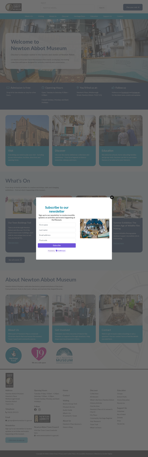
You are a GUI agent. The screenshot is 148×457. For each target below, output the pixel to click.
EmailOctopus (61, 250)
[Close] (112, 197)
